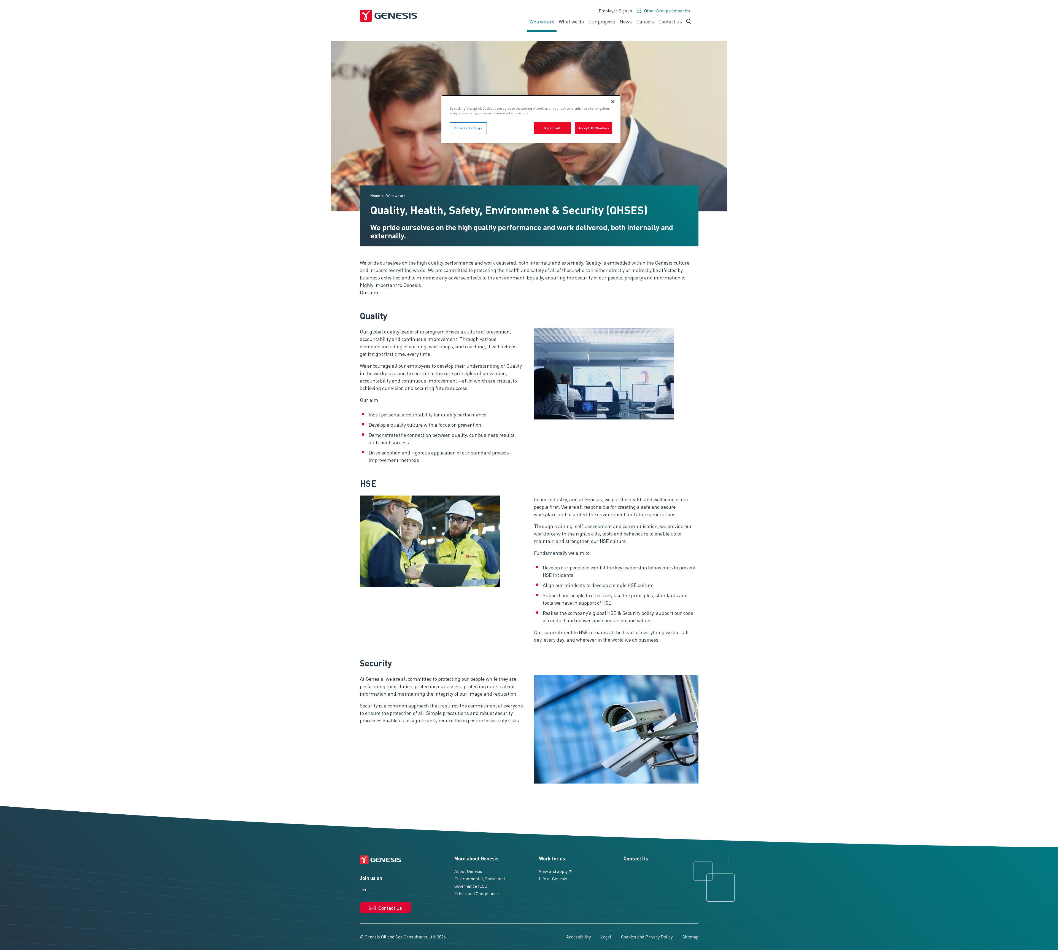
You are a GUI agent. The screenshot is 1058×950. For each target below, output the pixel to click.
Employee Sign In (615, 11)
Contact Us (636, 858)
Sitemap (690, 937)
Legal (606, 937)
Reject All (552, 128)
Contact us (670, 21)
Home (375, 195)
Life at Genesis (553, 878)
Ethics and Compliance (476, 893)
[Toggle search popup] (689, 21)
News (626, 21)
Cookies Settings (468, 128)
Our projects (601, 21)
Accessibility (578, 937)
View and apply (553, 871)
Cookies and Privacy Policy (647, 937)
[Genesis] (388, 16)
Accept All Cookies (593, 128)
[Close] (613, 102)
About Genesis (468, 871)
